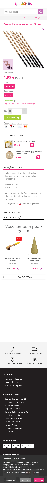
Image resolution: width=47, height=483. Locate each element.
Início (4, 18)
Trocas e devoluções (13, 217)
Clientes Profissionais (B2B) (16, 399)
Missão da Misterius (13, 379)
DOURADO (9, 86)
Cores (6, 82)
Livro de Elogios (11, 425)
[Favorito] (44, 29)
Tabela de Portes (12, 405)
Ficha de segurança (30, 204)
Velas (20, 18)
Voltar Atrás (25, 277)
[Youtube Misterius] (23, 446)
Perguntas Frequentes (14, 402)
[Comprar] (32, 145)
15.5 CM (8, 95)
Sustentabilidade (12, 382)
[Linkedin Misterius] (18, 446)
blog (30, 445)
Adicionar (10, 118)
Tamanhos (8, 91)
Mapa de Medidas (12, 408)
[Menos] (24, 111)
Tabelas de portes (11, 212)
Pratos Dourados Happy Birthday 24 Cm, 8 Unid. (29, 153)
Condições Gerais (12, 415)
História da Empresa (13, 385)
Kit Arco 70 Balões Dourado (24, 141)
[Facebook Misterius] (9, 446)
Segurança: (13, 204)
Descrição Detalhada (13, 167)
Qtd (5, 111)
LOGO (23, 4)
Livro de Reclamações (14, 428)
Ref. (5, 72)
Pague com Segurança (13, 123)
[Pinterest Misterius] (14, 446)
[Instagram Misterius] (5, 446)
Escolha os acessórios (13, 136)
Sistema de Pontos (13, 421)
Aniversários (12, 18)
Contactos (9, 431)
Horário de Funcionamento (16, 412)
